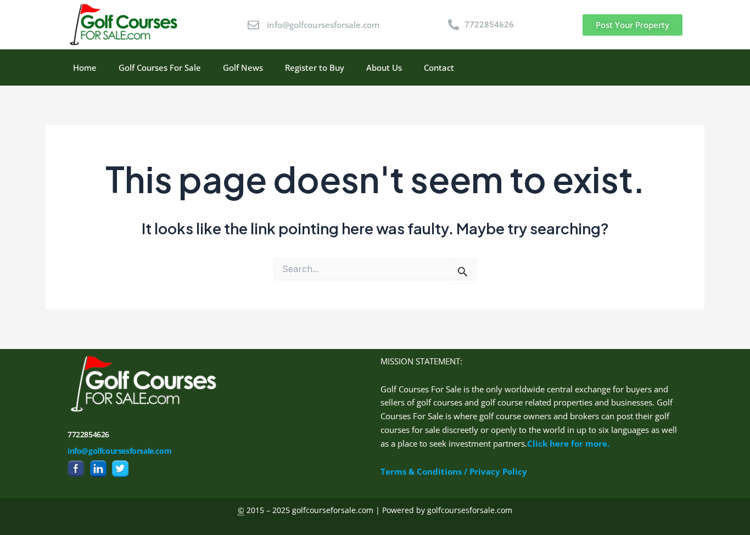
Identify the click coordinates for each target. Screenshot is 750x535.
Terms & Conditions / (424, 471)
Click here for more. (568, 443)
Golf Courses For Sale (160, 67)
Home (85, 67)
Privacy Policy (498, 471)
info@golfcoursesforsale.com (119, 451)
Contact (439, 67)
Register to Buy (314, 67)
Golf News (243, 67)
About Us (384, 67)
